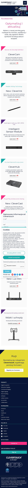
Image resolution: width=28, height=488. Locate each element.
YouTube (5, 425)
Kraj (4, 224)
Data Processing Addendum (20, 483)
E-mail (4, 219)
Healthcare (3, 413)
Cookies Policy (11, 483)
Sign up (14, 452)
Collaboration (4, 402)
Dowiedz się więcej (12, 323)
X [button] (26, 212)
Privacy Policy (4, 483)
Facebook (5, 428)
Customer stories (5, 417)
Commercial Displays (6, 389)
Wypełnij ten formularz (13, 370)
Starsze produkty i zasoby (17, 484)
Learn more (12, 63)
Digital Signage (4, 391)
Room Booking (4, 393)
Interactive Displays (5, 387)
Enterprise (3, 408)
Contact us (14, 443)
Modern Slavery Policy (6, 484)
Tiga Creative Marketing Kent (11, 486)
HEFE (2, 415)
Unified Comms (4, 398)
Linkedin (5, 433)
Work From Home (5, 419)
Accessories (4, 400)
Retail (2, 410)
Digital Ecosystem (5, 385)
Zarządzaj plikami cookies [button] (14, 253)
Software (3, 396)
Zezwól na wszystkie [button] (14, 257)
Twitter (5, 431)
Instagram (5, 436)
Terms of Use (23, 482)
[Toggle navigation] (25, 3)
